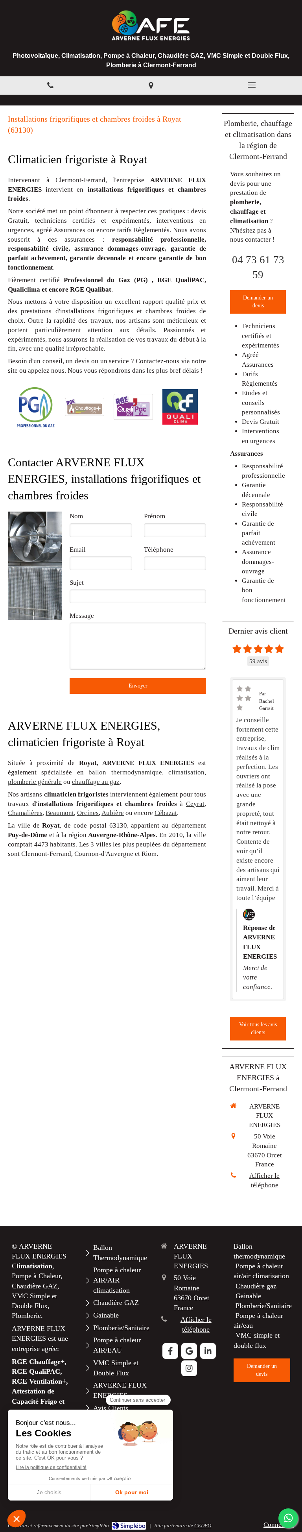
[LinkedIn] (208, 1351)
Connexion (278, 1524)
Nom (76, 516)
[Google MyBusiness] (189, 1351)
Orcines (88, 813)
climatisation (186, 772)
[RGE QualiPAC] (133, 407)
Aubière (112, 813)
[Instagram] (189, 1368)
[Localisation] (151, 85)
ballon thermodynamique (125, 772)
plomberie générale (35, 781)
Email (78, 549)
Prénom (154, 516)
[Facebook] (170, 1351)
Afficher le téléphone (264, 1180)
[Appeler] (50, 85)
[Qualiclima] (180, 407)
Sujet (77, 582)
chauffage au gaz (96, 781)
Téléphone (158, 549)
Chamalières (25, 813)
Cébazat (166, 813)
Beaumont (60, 813)
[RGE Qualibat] (84, 407)
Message (82, 615)
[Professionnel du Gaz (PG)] (35, 407)
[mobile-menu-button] (251, 85)
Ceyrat (195, 804)
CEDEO (202, 1525)
